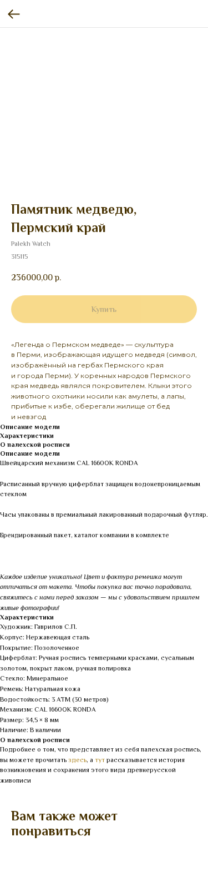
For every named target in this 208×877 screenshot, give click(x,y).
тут (100, 760)
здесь (77, 760)
